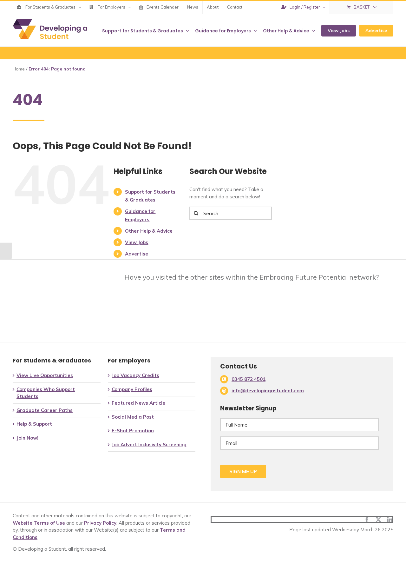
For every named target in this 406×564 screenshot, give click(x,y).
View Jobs (136, 242)
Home (19, 69)
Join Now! (27, 438)
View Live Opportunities (44, 375)
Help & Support (34, 424)
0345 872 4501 (248, 379)
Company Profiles (132, 389)
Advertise (136, 254)
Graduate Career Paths (44, 410)
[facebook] (367, 519)
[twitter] (378, 519)
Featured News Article (138, 403)
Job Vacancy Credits (135, 375)
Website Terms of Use (39, 523)
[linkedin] (389, 519)
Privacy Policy (100, 523)
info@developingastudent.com (268, 391)
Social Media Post (133, 417)
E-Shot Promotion (133, 431)
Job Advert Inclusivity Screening (149, 444)
